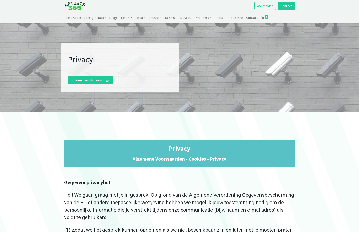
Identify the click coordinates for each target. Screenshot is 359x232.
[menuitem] (86, 18)
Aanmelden (265, 6)
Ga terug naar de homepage (90, 80)
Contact (286, 6)
